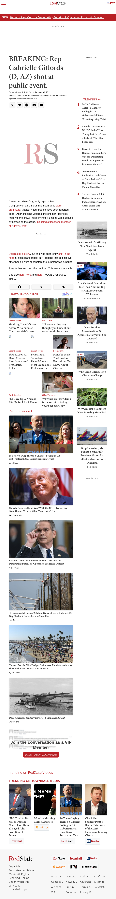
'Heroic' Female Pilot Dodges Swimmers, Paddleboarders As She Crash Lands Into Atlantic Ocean (40, 666)
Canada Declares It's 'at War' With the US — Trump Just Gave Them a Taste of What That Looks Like (38, 509)
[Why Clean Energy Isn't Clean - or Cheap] (92, 359)
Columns (71, 892)
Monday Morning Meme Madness (44, 820)
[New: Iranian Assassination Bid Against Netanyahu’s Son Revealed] (92, 315)
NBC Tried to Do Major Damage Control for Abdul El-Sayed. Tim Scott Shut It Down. (19, 826)
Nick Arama (14, 568)
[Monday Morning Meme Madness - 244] (45, 799)
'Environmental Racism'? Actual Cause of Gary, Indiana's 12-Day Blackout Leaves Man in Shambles (40, 614)
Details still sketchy (19, 253)
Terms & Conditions (86, 887)
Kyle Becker (14, 620)
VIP (53, 892)
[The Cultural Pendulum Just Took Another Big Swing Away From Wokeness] (92, 270)
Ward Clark (14, 722)
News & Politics (72, 881)
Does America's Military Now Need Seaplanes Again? (37, 717)
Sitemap (99, 881)
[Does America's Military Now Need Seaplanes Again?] (41, 696)
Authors (56, 887)
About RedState (57, 876)
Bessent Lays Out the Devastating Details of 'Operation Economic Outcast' (57, 17)
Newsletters (100, 887)
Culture (70, 887)
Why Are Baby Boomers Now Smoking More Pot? (92, 410)
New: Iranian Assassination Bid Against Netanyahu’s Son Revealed (92, 332)
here (21, 274)
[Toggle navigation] (3, 3)
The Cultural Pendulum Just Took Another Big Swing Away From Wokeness (92, 288)
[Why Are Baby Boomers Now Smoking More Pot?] (92, 396)
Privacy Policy (86, 892)
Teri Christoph (15, 515)
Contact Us (57, 881)
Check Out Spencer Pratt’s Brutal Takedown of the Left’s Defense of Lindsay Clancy (96, 826)
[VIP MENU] (111, 3)
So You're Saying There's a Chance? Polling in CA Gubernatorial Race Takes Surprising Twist (34, 457)
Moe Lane (16, 92)
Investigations (72, 876)
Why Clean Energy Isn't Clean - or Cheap (92, 373)
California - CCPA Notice (100, 876)
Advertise (85, 881)
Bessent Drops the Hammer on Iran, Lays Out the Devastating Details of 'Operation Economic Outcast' (37, 562)
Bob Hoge (13, 463)
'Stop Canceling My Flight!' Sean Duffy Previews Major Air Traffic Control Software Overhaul (92, 455)
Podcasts (85, 876)
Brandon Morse (92, 298)
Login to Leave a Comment (41, 754)
